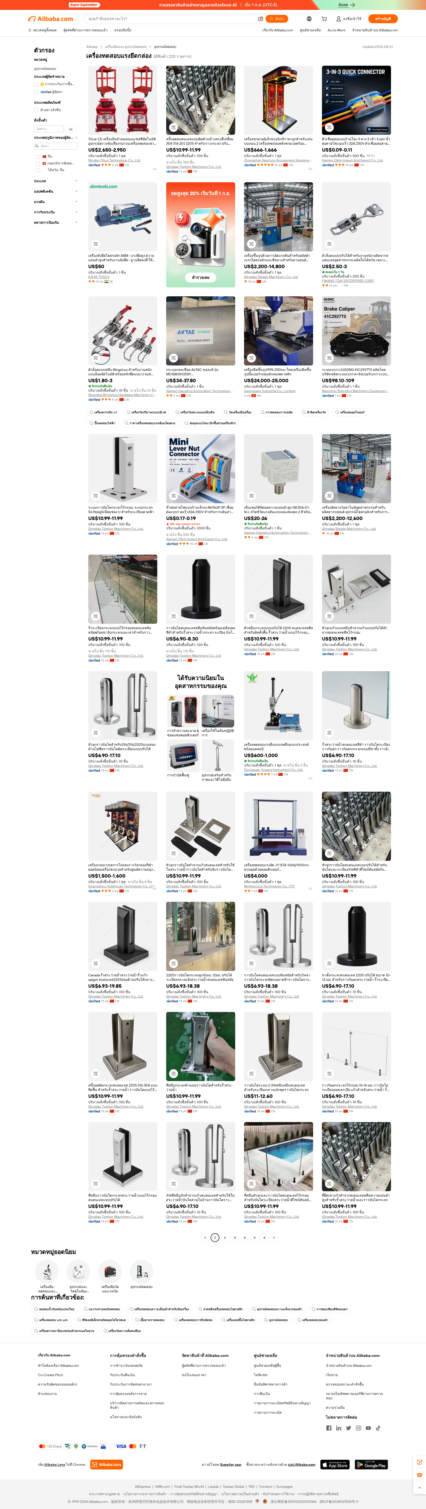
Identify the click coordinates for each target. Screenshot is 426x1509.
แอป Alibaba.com (301, 1465)
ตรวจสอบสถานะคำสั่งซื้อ (345, 1384)
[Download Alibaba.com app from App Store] (335, 1464)
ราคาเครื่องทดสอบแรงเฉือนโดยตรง (152, 423)
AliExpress (143, 1487)
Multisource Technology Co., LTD (269, 886)
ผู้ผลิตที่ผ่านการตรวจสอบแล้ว (204, 1366)
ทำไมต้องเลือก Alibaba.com (58, 1366)
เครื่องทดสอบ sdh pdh (53, 1320)
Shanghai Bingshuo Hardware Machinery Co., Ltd (122, 395)
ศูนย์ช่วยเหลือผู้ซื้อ (267, 1366)
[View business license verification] (257, 1501)
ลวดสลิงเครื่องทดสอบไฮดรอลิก (223, 1309)
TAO (251, 1487)
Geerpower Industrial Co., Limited (269, 391)
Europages (284, 1487)
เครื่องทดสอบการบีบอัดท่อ (195, 1320)
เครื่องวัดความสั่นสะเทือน (124, 1331)
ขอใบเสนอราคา (194, 1375)
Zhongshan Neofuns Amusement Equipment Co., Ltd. (278, 160)
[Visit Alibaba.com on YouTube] (368, 1428)
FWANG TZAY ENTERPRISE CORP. (348, 281)
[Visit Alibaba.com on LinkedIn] (339, 1428)
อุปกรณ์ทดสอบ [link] (165, 47)
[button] (261, 19)
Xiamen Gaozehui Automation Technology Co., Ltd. (200, 391)
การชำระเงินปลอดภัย (126, 1366)
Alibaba (91, 47)
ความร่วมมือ (335, 1407)
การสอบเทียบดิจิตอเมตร (332, 1309)
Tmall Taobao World (189, 1487)
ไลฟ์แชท (260, 1375)
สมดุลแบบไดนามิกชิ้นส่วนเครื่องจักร (213, 423)
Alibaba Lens (54, 1465)
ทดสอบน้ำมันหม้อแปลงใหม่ (56, 1309)
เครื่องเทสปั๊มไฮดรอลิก (241, 1320)
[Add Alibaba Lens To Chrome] (106, 1464)
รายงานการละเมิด (268, 1412)
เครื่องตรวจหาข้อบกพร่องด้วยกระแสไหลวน (66, 1331)
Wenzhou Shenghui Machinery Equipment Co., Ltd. (356, 391)
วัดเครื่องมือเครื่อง (240, 412)
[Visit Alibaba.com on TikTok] (378, 1428)
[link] (419, 1462)
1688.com (162, 1487)
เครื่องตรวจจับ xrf (105, 412)
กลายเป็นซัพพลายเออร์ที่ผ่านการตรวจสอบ (354, 1396)
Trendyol (265, 1487)
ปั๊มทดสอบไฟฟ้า (104, 423)
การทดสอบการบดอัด (279, 412)
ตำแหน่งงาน (47, 1394)
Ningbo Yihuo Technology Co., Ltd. (114, 160)
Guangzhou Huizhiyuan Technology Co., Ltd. (121, 886)
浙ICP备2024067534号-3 (339, 1502)
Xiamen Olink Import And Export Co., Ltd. (352, 160)
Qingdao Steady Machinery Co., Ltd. (271, 277)
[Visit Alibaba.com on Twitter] (349, 1428)
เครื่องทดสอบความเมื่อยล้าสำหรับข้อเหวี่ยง (161, 1309)
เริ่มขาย (332, 1375)
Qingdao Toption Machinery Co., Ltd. (193, 167)
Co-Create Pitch (50, 1375)
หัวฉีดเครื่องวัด (316, 412)
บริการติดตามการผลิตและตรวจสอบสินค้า (137, 1405)
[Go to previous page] (205, 1237)
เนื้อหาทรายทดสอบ (152, 1320)
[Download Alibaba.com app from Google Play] (371, 1464)
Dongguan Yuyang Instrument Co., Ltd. (273, 770)
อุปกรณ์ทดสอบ (278, 1320)
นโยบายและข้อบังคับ (126, 1417)
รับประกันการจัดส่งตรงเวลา (131, 1384)
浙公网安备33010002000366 (293, 1502)
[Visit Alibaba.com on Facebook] (329, 1428)
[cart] (325, 19)
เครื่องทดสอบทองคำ (315, 1320)
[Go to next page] (274, 1237)
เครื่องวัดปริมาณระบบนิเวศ (148, 412)
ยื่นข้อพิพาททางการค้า (270, 1384)
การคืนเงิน (262, 1394)
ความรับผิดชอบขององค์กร (57, 1384)
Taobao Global (233, 1487)
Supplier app (230, 1465)
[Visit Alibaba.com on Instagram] (358, 1428)
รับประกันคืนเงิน (122, 1375)
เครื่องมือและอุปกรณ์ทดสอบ (126, 47)
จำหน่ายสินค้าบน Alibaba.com (349, 1366)
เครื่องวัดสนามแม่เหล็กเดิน (197, 412)
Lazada (213, 1487)
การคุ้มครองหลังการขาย (128, 1394)
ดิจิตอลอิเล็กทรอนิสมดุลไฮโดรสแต (104, 1320)
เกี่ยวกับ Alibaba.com (54, 1355)
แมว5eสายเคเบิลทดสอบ (104, 1309)
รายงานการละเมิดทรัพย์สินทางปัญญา (282, 1403)
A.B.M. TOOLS (98, 277)
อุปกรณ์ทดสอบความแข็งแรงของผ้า (279, 1309)
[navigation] (55, 642)
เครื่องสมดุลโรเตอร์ (352, 412)
